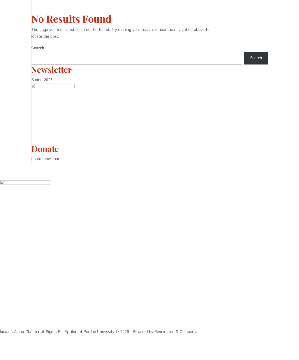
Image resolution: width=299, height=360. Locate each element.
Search (37, 48)
